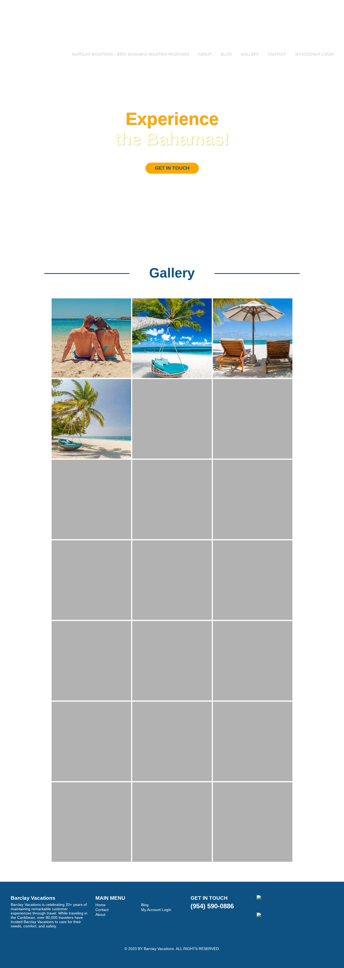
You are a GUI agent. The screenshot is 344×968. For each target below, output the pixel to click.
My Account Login (314, 54)
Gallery (249, 54)
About (204, 54)
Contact (276, 54)
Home (100, 905)
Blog (225, 54)
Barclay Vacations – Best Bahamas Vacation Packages (130, 54)
